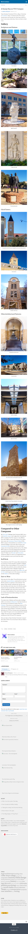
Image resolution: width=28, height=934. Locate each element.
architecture (9, 874)
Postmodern (20, 552)
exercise (18, 879)
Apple (3, 874)
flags (5, 881)
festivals (2, 881)
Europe (15, 879)
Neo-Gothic (23, 542)
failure (22, 879)
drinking (3, 879)
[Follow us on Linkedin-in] (15, 930)
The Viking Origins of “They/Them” (10, 813)
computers (4, 877)
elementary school (9, 879)
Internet (20, 881)
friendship (8, 881)
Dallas (18, 877)
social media (8, 887)
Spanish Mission (11, 581)
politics (4, 885)
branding (16, 874)
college (5, 628)
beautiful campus (7, 536)
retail (21, 885)
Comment (4, 684)
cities (21, 874)
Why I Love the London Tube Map (10, 801)
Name (4, 694)
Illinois (18, 881)
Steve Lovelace (5, 2)
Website (4, 699)
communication (19, 875)
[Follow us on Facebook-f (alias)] (11, 930)
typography (24, 889)
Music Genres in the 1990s (8, 810)
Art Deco (3, 572)
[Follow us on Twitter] (13, 930)
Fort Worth (4, 15)
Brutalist (14, 552)
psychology (11, 885)
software (16, 887)
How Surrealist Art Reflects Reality (10, 804)
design (23, 877)
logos (2, 883)
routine (25, 885)
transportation (15, 889)
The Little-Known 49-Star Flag (8, 779)
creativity (11, 877)
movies (12, 883)
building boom (14, 601)
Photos (3, 5)
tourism (8, 889)
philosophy (23, 883)
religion (18, 885)
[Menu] (26, 1)
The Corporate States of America (9, 750)
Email (16, 694)
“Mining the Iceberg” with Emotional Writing (12, 807)
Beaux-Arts (22, 570)
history (13, 881)
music (15, 883)
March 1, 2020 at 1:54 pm (19, 672)
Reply (6, 676)
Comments (6, 669)
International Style (5, 546)
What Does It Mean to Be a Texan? (9, 736)
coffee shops (5, 875)
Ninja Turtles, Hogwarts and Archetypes (10, 793)
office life (18, 883)
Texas (14, 628)
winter (13, 891)
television (22, 887)
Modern (6, 573)
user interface (6, 891)
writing (16, 891)
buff (25, 565)
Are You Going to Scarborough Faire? (5, 658)
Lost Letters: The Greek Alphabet (9, 765)
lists (23, 881)
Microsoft (8, 883)
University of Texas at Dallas (14, 541)
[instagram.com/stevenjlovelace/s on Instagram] (16, 930)
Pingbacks (15, 669)
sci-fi (2, 887)
